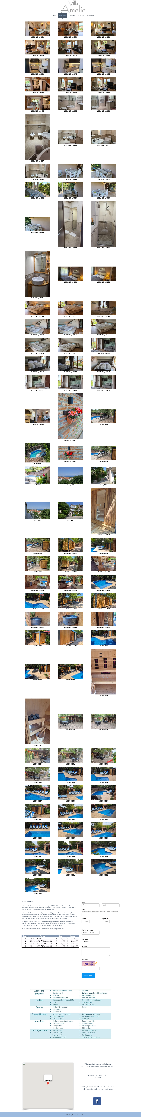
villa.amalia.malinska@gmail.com (97, 1089)
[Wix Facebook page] (97, 1101)
